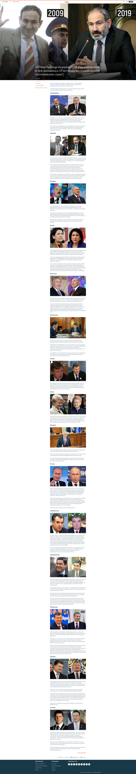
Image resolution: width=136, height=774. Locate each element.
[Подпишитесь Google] (69, 764)
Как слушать (54, 763)
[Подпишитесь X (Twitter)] (74, 764)
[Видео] (124, 2)
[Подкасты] (87, 764)
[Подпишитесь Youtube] (77, 764)
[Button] (38, 84)
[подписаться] (89, 764)
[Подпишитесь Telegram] (79, 764)
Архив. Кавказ (16, 1)
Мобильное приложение (40, 763)
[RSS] (84, 764)
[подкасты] (127, 2)
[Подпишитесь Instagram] (82, 764)
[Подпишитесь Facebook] (71, 764)
